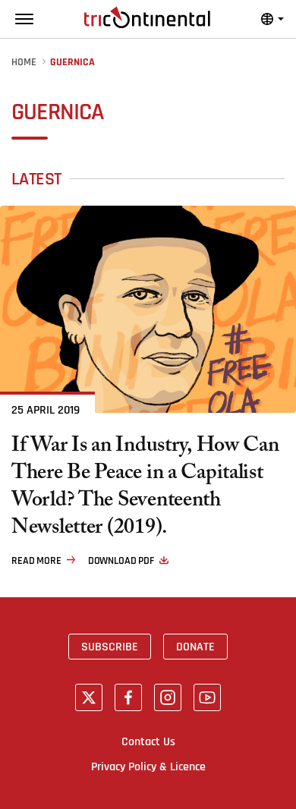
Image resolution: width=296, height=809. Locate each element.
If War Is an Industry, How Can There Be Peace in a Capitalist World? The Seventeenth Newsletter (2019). (145, 488)
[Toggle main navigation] (24, 19)
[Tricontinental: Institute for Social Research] (147, 17)
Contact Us (148, 741)
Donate (195, 646)
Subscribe (109, 646)
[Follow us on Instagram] (167, 697)
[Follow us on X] (88, 697)
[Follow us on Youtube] (207, 697)
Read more (36, 561)
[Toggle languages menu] (272, 19)
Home (23, 62)
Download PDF (121, 561)
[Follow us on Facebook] (128, 697)
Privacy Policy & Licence (148, 766)
